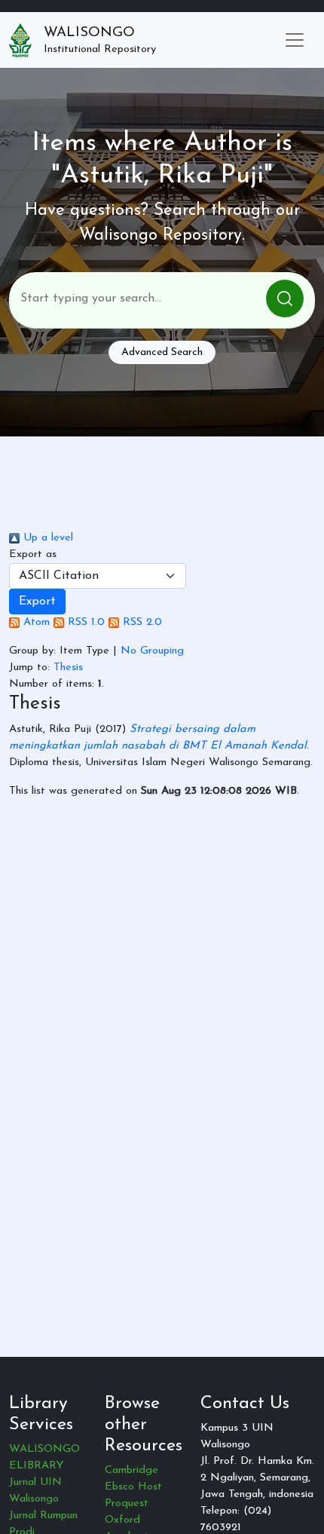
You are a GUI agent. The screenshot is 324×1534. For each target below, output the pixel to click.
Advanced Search (162, 352)
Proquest (126, 1503)
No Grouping (152, 651)
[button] (37, 601)
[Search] (285, 298)
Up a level (46, 537)
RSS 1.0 (84, 622)
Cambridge (131, 1470)
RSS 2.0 (140, 622)
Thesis (68, 667)
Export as (33, 554)
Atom (35, 622)
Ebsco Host (133, 1487)
